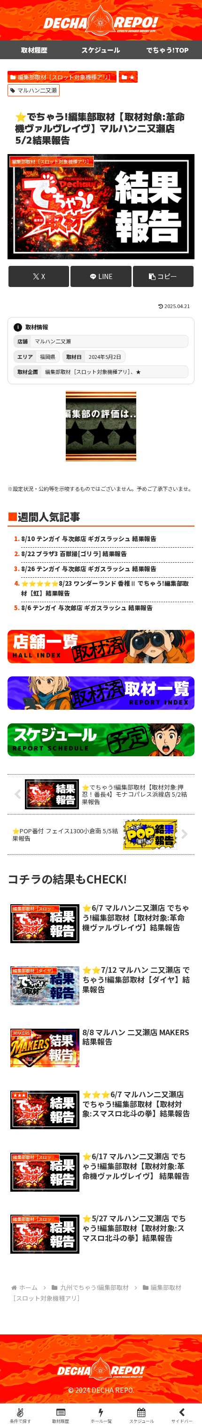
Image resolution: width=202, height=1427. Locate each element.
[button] (163, 276)
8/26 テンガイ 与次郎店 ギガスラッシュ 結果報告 (88, 568)
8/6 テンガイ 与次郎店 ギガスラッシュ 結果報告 (87, 607)
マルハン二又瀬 (37, 90)
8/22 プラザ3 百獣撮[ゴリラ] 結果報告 (74, 553)
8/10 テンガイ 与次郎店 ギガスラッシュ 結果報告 (88, 538)
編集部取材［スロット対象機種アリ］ (66, 77)
